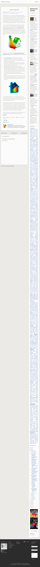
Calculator (36, 186)
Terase (37, 412)
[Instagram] (34, 9)
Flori (33, 247)
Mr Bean (31, 314)
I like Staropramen (36, 63)
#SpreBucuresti (32, 129)
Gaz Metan (32, 254)
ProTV (33, 358)
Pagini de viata (5, 1)
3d (34, 133)
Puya (34, 360)
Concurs (36, 205)
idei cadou (33, 267)
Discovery (34, 224)
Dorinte (35, 226)
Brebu (31, 179)
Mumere (34, 314)
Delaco (37, 216)
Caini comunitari (32, 185)
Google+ (18, 117)
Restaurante (31, 365)
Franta (35, 250)
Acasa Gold (34, 134)
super (37, 402)
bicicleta (31, 172)
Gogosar (34, 257)
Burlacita (31, 182)
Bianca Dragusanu (34, 171)
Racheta (37, 360)
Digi (37, 221)
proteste (31, 358)
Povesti (37, 351)
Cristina (34, 210)
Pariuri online (32, 336)
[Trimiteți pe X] (5, 120)
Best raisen (31, 169)
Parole (37, 336)
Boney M (31, 176)
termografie (10, 13)
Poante (37, 349)
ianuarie (32, 499)
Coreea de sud (32, 208)
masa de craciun (35, 302)
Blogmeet (36, 173)
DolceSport (32, 226)
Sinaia (37, 389)
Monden (31, 312)
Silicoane (31, 388)
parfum (34, 335)
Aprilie (33, 146)
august (32, 494)
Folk (32, 248)
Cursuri (33, 213)
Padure (34, 332)
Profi (34, 356)
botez (33, 177)
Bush (30, 183)
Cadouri (31, 184)
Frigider (37, 251)
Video (33, 430)
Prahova (31, 353)
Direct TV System (35, 223)
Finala (37, 246)
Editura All (31, 229)
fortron (37, 248)
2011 (37, 131)
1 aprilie (36, 129)
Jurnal (31, 279)
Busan (37, 182)
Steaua (34, 399)
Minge (33, 310)
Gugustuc (31, 260)
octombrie (33, 453)
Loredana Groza (32, 292)
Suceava (31, 402)
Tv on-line (34, 423)
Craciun (37, 209)
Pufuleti (31, 359)
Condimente (31, 206)
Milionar (31, 310)
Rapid (33, 362)
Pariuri (36, 335)
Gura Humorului (35, 260)
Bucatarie (36, 179)
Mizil (34, 310)
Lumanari (31, 294)
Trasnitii (31, 420)
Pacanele (31, 332)
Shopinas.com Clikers (34, 386)
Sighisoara (36, 387)
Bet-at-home (36, 169)
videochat (36, 430)
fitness (31, 247)
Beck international (35, 166)
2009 (31, 507)
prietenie (34, 355)
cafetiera (37, 184)
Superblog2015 (5, 13)
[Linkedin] (30, 10)
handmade (31, 262)
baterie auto (32, 164)
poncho (31, 351)
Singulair (31, 390)
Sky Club (34, 390)
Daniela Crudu (36, 215)
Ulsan (37, 424)
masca (31, 303)
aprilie (32, 495)
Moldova (37, 311)
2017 (31, 447)
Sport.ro (31, 396)
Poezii (31, 350)
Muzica (36, 315)
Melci (37, 304)
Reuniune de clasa (34, 366)
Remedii (37, 364)
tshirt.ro (37, 421)
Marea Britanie (32, 299)
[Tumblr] (33, 10)
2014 (35, 132)
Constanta (36, 206)
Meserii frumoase (33, 307)
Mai (37, 295)
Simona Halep (35, 388)
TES (35, 413)
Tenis (34, 412)
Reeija (34, 364)
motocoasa (36, 313)
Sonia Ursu (35, 393)
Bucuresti (36, 180)
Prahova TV (36, 353)
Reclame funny (35, 363)
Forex (34, 248)
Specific (31, 395)
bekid (37, 167)
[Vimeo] (31, 10)
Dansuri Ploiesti (32, 216)
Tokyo (37, 416)
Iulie (37, 275)
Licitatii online (36, 289)
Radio (33, 361)
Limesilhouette (34, 290)
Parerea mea (34, 335)
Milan (31, 309)
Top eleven (36, 417)
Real (35, 362)
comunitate (32, 205)
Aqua (35, 146)
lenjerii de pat (35, 288)
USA (34, 427)
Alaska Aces (32, 136)
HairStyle (34, 261)
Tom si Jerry (32, 417)
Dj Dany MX (10, 547)
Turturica (31, 423)
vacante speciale (32, 428)
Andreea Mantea (35, 142)
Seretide (36, 383)
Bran (31, 178)
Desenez (36, 220)
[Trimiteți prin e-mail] (3, 120)
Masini (34, 303)
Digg (5, 118)
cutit (35, 213)
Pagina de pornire (14, 133)
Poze (37, 352)
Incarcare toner (32, 269)
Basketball (36, 163)
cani (37, 188)
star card (36, 398)
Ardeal (37, 146)
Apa (30, 146)
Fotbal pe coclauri (34, 249)
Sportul (37, 396)
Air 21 (37, 135)
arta (34, 147)
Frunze (33, 252)
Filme (35, 246)
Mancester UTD (35, 298)
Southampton (32, 394)
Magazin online (33, 295)
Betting (37, 170)
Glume (31, 257)
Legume (31, 288)
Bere (33, 168)
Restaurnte (36, 365)
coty (33, 209)
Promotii (36, 357)
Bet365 (31, 170)
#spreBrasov (32, 128)
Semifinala (32, 381)
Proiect (37, 356)
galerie (31, 253)
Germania (31, 255)
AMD (37, 138)
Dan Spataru (32, 215)
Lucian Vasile (36, 293)
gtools (37, 259)
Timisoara (31, 415)
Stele (33, 400)
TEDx (34, 409)
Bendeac (31, 168)
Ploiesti (32, 349)
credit (31, 210)
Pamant (37, 332)
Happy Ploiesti (36, 263)
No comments (16, 13)
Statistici (31, 399)
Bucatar (33, 179)
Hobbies (31, 264)
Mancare (31, 298)
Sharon (31, 385)
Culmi (34, 211)
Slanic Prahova (34, 391)
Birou (37, 172)
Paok (37, 333)
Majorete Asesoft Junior (34, 296)
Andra (34, 141)
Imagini (33, 268)
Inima (34, 272)
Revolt (34, 367)
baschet (31, 163)
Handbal (37, 261)
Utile (37, 427)
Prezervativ (31, 355)
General (36, 254)
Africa (34, 135)
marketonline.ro (32, 301)
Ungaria (37, 425)
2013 (33, 132)
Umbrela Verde (32, 425)
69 (35, 133)
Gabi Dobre (36, 252)
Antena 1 (31, 145)
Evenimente (36, 236)
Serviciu (37, 384)
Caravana (31, 190)
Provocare (36, 358)
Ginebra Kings (35, 256)
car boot (36, 189)
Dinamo (31, 222)
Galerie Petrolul (35, 253)
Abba (37, 133)
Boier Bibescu (36, 175)
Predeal (31, 354)
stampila (33, 398)
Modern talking (32, 311)
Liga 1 (31, 290)
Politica (37, 350)
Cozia (34, 209)
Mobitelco (37, 310)
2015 (36, 132)
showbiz (31, 387)
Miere (33, 308)
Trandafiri (31, 419)
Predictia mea (35, 354)
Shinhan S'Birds (35, 385)
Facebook (9, 117)
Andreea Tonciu (32, 143)
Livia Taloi (33, 291)
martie (32, 496)
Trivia (35, 421)
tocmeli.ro (35, 416)
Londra (37, 291)
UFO (34, 424)
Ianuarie (36, 266)
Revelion (31, 367)
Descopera (32, 219)
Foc (30, 248)
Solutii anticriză (14, 9)
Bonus (34, 176)
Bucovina (31, 180)
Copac (35, 207)
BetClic (34, 170)
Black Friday (32, 173)
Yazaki (31, 443)
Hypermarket (32, 266)
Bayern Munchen (32, 165)
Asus (37, 152)
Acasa (31, 134)
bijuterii (35, 172)
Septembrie (32, 383)
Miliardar (36, 309)
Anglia (34, 144)
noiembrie (33, 452)
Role (37, 368)
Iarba (31, 267)
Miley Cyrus (33, 309)
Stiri (31, 401)
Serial (31, 384)
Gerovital (36, 255)
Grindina (35, 259)
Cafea (34, 184)
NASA (34, 316)
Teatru (31, 409)
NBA (32, 317)
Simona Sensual (32, 389)
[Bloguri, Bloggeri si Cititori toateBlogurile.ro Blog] (4, 552)
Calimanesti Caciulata (34, 187)
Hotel (37, 264)
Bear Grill (36, 165)
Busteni (34, 183)
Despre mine (33, 221)
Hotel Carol (32, 265)
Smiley (33, 392)
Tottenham (31, 418)
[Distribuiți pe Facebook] (6, 120)
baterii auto (36, 164)
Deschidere (36, 218)
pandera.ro (31, 333)
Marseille (31, 302)
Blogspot (36, 174)
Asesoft (31, 149)
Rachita (31, 361)
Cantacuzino (32, 189)
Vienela (10, 541)
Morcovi (35, 312)
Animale (36, 144)
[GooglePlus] (30, 9)
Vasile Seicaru (34, 429)
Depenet (31, 217)
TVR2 (37, 423)
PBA (37, 338)
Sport (37, 395)
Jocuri (35, 276)
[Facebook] (33, 9)
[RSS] (34, 10)
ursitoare (31, 427)
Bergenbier (36, 168)
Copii (37, 207)
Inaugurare (36, 268)
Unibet (31, 426)
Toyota (37, 418)
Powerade (31, 352)
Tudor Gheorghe (32, 422)
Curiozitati (34, 212)
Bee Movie (34, 167)
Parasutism (31, 334)
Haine (31, 261)
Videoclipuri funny (34, 431)
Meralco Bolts (32, 306)
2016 (31, 448)
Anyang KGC (36, 145)
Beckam (31, 167)
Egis (37, 229)
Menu (38, 1)
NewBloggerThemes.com (26, 564)
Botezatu (36, 177)
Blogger (27, 563)
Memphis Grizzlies (34, 305)
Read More (22, 127)
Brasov (37, 178)
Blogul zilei (32, 175)
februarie (32, 498)
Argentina (31, 147)
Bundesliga (31, 181)
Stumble (23, 117)
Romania (32, 369)
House (37, 265)
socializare (36, 392)
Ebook (32, 228)
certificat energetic (15, 12)
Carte (37, 191)
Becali (31, 166)
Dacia (33, 214)
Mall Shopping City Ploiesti (34, 297)
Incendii (36, 269)
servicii (34, 384)
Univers (34, 426)
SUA (37, 401)
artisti (37, 148)
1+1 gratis (35, 130)
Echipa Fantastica (35, 228)
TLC (34, 415)
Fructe (31, 252)
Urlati (37, 426)
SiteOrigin (14, 564)
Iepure (36, 267)
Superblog (20, 12)
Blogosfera (32, 174)
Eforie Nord (35, 229)
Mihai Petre (36, 308)
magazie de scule (35, 294)
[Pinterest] (37, 9)
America (31, 139)
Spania (37, 394)
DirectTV (31, 224)
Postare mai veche (24, 133)
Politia (34, 350)
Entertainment (32, 232)
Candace (35, 188)
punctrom (31, 360)
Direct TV (34, 222)
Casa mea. (31, 193)
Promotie (31, 357)
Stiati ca (36, 400)
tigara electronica (35, 414)
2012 (31, 132)
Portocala (34, 351)
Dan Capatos (36, 214)
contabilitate (31, 207)
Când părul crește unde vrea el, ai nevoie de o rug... (34, 479)
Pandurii (35, 333)
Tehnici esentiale (35, 410)
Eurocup (36, 234)
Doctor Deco (35, 225)
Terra (34, 413)
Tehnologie (31, 411)
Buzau (37, 183)
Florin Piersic (36, 247)
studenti (35, 401)
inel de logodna (32, 270)
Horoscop (34, 264)
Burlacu (34, 182)
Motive (34, 313)
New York (31, 318)
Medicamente (34, 304)
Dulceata (35, 227)
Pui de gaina (35, 359)
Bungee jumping (35, 181)
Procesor (33, 356)
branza (34, 178)
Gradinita (33, 258)
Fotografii (31, 250)
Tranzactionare (36, 419)
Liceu (32, 289)
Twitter (14, 117)
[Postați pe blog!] (4, 120)
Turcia (37, 422)
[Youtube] (35, 9)
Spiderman (34, 395)
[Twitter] (31, 9)
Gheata (31, 256)
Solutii (31, 393)
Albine (35, 136)
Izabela (31, 276)
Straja (33, 401)
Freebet (34, 251)
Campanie (31, 188)
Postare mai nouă (4, 133)
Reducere (31, 364)
